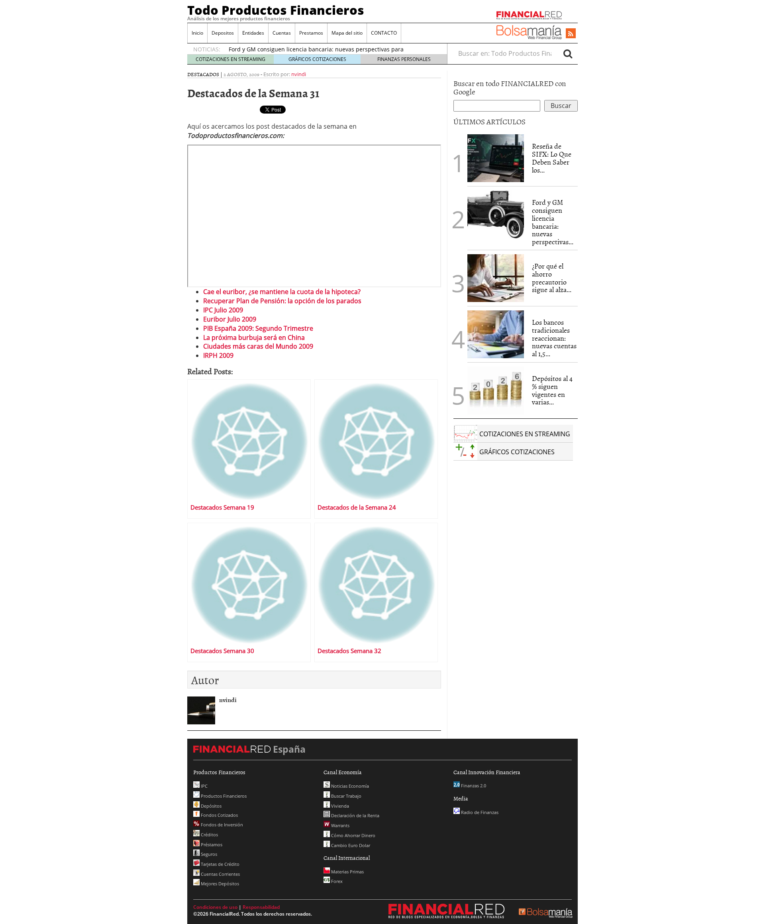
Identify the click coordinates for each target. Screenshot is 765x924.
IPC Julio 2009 (223, 310)
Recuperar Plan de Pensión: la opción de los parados (282, 300)
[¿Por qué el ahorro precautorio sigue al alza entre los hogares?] (495, 278)
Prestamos (311, 32)
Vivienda (339, 806)
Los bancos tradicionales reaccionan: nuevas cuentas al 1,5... (554, 338)
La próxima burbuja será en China (254, 337)
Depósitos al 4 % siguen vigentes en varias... (552, 390)
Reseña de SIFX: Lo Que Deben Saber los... (551, 158)
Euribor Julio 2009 (229, 319)
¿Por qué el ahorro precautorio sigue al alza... (551, 278)
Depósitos (211, 806)
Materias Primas (347, 872)
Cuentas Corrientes (220, 874)
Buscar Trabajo (345, 796)
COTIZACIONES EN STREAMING (230, 59)
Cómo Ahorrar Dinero (352, 835)
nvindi (298, 74)
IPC (204, 786)
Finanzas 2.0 (473, 786)
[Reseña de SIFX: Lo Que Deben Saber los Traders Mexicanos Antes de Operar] (495, 158)
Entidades (253, 32)
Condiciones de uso (215, 907)
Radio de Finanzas (479, 812)
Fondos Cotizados (219, 815)
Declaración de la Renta (354, 815)
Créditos (209, 835)
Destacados (203, 74)
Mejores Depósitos (219, 884)
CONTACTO (384, 32)
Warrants (339, 825)
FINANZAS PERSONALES (404, 59)
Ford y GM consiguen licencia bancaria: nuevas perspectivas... (552, 222)
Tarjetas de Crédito (219, 864)
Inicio (197, 32)
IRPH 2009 (218, 355)
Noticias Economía (349, 786)
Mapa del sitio (347, 32)
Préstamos (211, 844)
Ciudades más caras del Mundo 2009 (258, 346)
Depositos (223, 32)
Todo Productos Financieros (275, 10)
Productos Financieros (223, 796)
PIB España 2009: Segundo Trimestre (258, 328)
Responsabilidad (261, 907)
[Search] (567, 53)
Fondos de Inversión (221, 825)
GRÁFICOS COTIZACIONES (317, 59)
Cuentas (282, 32)
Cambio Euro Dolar (350, 845)
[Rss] (570, 33)
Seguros (208, 854)
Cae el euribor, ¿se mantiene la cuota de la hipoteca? (282, 291)
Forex (336, 881)
